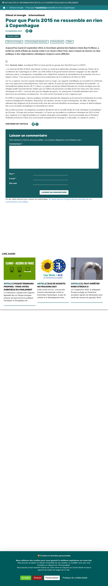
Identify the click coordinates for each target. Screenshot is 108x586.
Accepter (26, 578)
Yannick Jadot (13, 36)
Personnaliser (51, 578)
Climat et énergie (16, 15)
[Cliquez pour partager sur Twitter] (27, 30)
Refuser (37, 578)
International (37, 15)
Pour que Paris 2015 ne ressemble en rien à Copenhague (54, 22)
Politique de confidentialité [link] (75, 578)
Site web (13, 183)
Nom (11, 174)
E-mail (12, 178)
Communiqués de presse (36, 42)
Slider (69, 42)
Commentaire (15, 144)
